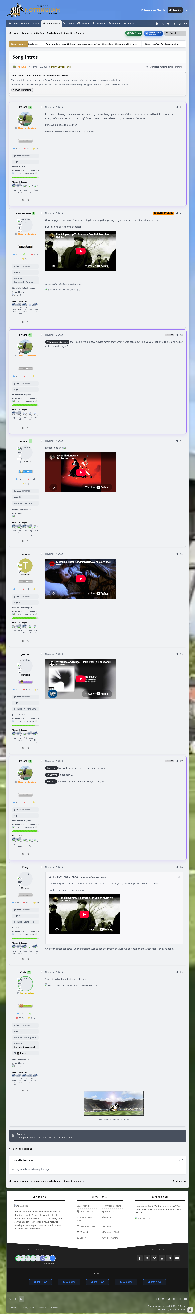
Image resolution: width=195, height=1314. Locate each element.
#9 (181, 972)
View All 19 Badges (19, 730)
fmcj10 (23, 1053)
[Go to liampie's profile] (25, 452)
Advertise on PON (84, 1219)
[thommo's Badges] (14, 615)
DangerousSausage (89, 877)
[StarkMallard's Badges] (14, 295)
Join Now (42, 1282)
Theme (12, 1307)
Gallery (82, 1237)
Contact (109, 1217)
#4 (181, 440)
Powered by (173, 1309)
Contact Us (42, 1307)
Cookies (54, 1307)
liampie (23, 441)
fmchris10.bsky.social (24, 1047)
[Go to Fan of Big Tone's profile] (33, 1258)
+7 (52, 1258)
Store (108, 1226)
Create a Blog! (112, 1232)
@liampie (51, 768)
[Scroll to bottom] (190, 1310)
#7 (181, 761)
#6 (181, 653)
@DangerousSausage (57, 341)
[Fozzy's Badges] (14, 935)
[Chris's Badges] (14, 1066)
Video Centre (111, 1237)
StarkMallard (23, 213)
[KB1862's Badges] (14, 174)
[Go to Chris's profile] (25, 984)
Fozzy (25, 867)
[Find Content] (28, 200)
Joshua (25, 654)
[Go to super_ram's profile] (28, 1258)
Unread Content (113, 1205)
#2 (181, 213)
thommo (25, 554)
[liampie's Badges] (14, 516)
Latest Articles (86, 1211)
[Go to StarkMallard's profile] (25, 225)
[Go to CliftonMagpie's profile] (43, 1258)
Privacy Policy (28, 1307)
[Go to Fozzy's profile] (25, 879)
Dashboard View (87, 1226)
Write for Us (111, 1211)
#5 (181, 553)
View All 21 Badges (19, 523)
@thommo (52, 774)
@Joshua (51, 781)
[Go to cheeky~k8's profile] (23, 1258)
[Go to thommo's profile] (25, 565)
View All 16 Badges (19, 623)
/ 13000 (29, 615)
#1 (181, 107)
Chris (23, 972)
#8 (181, 867)
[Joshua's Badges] (14, 722)
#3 (181, 334)
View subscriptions (22, 90)
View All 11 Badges (19, 182)
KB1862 (23, 107)
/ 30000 (29, 722)
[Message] (22, 200)
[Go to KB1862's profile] (14, 67)
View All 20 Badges (19, 943)
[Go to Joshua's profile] (25, 665)
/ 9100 (29, 174)
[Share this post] (177, 107)
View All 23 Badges (19, 301)
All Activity (84, 1205)
